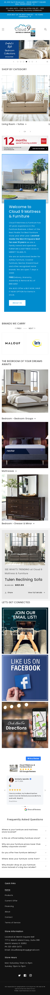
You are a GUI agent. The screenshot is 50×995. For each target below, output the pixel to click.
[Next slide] (36, 61)
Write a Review (33, 758)
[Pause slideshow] (47, 61)
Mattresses (8, 471)
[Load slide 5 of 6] (29, 61)
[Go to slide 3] (21, 806)
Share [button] (10, 592)
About (7, 911)
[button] (3, 29)
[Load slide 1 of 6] (17, 61)
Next (31, 328)
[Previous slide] (13, 61)
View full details (35, 592)
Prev (19, 328)
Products (9, 895)
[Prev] (19, 131)
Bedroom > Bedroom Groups (17, 418)
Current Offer (11, 900)
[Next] (30, 131)
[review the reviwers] (10, 786)
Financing (9, 906)
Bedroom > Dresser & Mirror (17, 523)
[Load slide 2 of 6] (20, 61)
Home (7, 890)
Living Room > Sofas (13, 124)
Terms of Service (13, 922)
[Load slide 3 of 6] (23, 61)
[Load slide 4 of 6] (26, 61)
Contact (8, 917)
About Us (17, 303)
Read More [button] (13, 801)
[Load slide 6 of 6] (32, 61)
